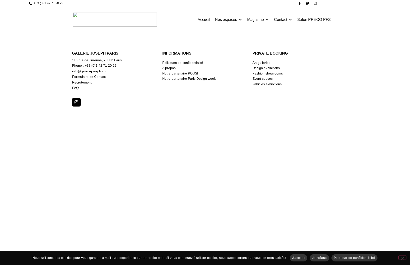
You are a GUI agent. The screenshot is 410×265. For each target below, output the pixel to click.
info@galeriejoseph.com (90, 71)
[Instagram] (315, 3)
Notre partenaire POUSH (181, 73)
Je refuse (319, 258)
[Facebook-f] (299, 3)
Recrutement (82, 82)
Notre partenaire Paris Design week (189, 78)
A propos (169, 68)
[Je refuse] (402, 258)
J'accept (298, 258)
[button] (229, 20)
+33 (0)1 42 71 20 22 (100, 65)
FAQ (75, 88)
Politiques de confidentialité (182, 63)
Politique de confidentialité (354, 258)
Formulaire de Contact (89, 77)
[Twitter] (307, 3)
